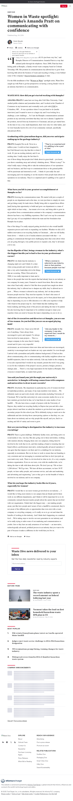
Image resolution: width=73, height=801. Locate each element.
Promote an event (43, 746)
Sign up (64, 6)
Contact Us (22, 746)
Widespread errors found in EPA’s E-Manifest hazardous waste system (36, 658)
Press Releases (23, 758)
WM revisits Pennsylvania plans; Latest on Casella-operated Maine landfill (37, 634)
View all (10, 721)
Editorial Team (23, 742)
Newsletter (21, 749)
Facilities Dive (41, 754)
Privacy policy (5, 794)
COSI (53, 106)
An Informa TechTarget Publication (36, 2)
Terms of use (16, 794)
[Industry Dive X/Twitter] (11, 742)
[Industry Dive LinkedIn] (3, 742)
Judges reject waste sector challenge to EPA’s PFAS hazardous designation (38, 642)
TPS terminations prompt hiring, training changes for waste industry (37, 650)
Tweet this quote (51, 152)
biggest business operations (34, 75)
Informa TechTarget (34, 785)
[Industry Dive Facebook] (7, 742)
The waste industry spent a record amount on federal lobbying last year (46, 595)
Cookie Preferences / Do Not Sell (45, 794)
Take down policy (27, 794)
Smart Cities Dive (42, 761)
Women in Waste (37, 80)
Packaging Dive (42, 757)
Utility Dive (40, 764)
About (20, 739)
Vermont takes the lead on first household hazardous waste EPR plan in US (48, 612)
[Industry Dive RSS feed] (15, 742)
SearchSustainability (43, 767)
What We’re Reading (25, 761)
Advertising (40, 739)
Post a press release (20, 721)
